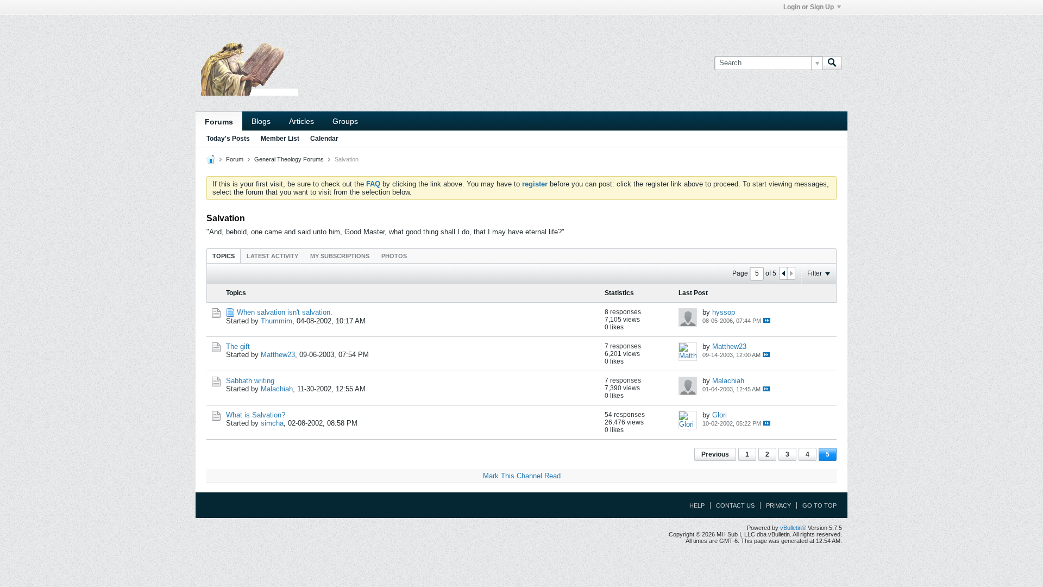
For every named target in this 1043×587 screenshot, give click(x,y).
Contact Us (735, 505)
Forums (219, 121)
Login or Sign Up (808, 7)
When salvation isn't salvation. (284, 312)
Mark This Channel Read (522, 476)
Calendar (324, 138)
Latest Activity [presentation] (272, 256)
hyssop (723, 312)
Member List (280, 138)
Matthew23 (278, 355)
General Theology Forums (289, 159)
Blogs (261, 121)
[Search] (832, 63)
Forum (234, 159)
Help (697, 505)
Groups (345, 121)
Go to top (819, 505)
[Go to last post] (766, 320)
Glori (719, 415)
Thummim (276, 321)
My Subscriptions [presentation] (339, 256)
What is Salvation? (255, 415)
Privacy (778, 505)
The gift (238, 346)
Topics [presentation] (223, 256)
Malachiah (277, 389)
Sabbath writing (250, 381)
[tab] (223, 255)
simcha (272, 423)
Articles (301, 121)
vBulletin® (793, 527)
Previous (715, 454)
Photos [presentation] (394, 256)
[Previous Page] (783, 273)
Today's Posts (228, 138)
